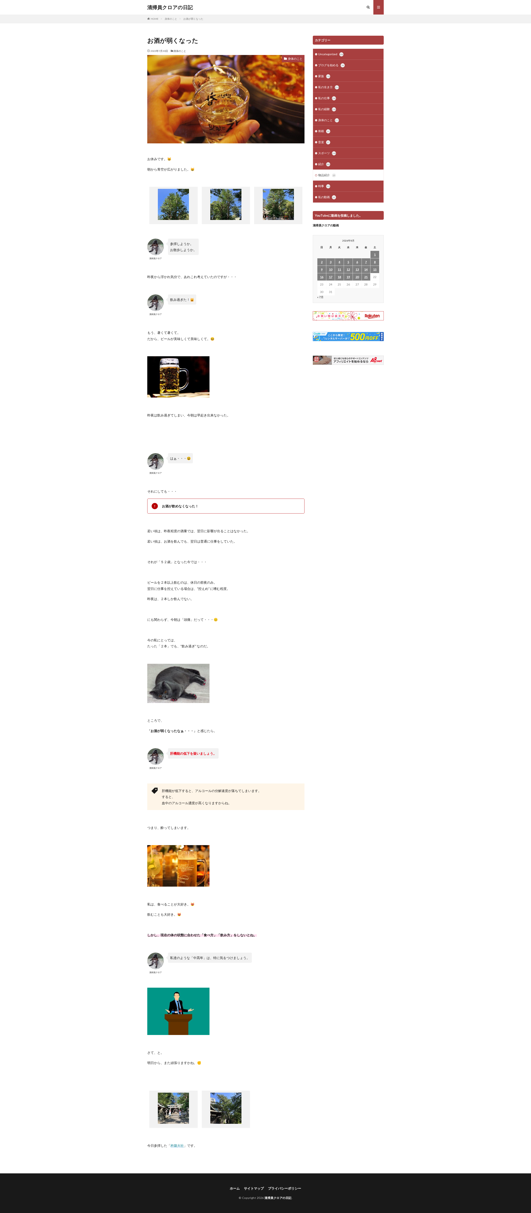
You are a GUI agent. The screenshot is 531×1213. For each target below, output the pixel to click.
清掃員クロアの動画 (326, 225)
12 (348, 269)
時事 (324, 186)
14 (366, 269)
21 (366, 277)
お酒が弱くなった (193, 18)
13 (357, 269)
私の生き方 (328, 87)
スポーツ (327, 153)
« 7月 (320, 297)
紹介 (324, 164)
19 (348, 277)
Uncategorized (330, 54)
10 (330, 269)
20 (357, 277)
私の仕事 (327, 98)
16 (321, 277)
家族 (324, 76)
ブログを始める (331, 65)
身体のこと (171, 18)
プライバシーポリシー (284, 1188)
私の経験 (327, 109)
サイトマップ (254, 1188)
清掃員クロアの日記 (170, 7)
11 (339, 269)
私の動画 (326, 197)
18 (339, 277)
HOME (154, 18)
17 (330, 277)
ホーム (235, 1188)
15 (374, 269)
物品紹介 (326, 175)
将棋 (323, 131)
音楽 (323, 142)
